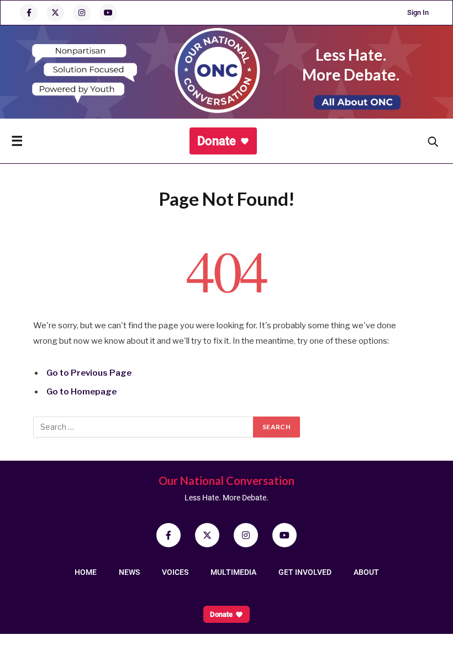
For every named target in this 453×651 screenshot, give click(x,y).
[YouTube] (108, 13)
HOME (86, 572)
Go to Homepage (81, 392)
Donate (216, 141)
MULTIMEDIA (233, 572)
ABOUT (366, 572)
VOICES (175, 572)
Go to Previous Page (88, 373)
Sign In (418, 12)
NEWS (129, 572)
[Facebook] (29, 13)
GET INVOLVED (304, 572)
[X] (55, 13)
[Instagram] (82, 13)
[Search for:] (143, 427)
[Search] (432, 141)
